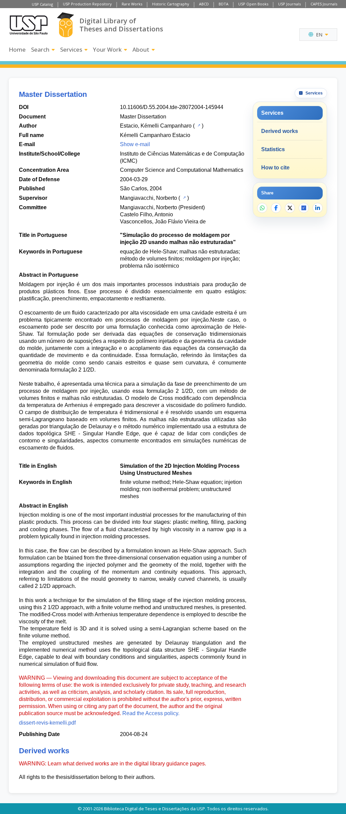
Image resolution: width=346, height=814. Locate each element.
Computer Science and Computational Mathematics (181, 170)
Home (17, 49)
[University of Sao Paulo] (29, 25)
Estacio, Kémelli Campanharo (156, 126)
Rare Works (132, 4)
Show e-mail (135, 144)
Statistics (273, 149)
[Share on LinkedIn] (318, 208)
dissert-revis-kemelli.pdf (47, 723)
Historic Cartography (170, 4)
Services (71, 49)
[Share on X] (290, 208)
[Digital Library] (65, 24)
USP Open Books (253, 4)
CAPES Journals (324, 4)
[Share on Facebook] (276, 208)
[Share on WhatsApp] (262, 208)
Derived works (279, 131)
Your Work (107, 49)
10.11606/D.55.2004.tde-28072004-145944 (171, 107)
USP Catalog (42, 4)
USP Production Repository (87, 4)
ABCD (204, 4)
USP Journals (289, 4)
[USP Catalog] (198, 125)
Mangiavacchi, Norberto (148, 198)
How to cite (275, 167)
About (140, 49)
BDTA (223, 4)
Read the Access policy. (150, 713)
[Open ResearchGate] (304, 208)
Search (40, 49)
